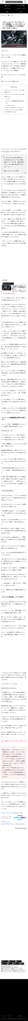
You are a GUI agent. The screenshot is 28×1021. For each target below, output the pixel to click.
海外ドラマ (17, 963)
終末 (23, 963)
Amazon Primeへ (21, 824)
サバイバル (12, 961)
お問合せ (21, 1016)
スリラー (19, 961)
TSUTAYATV (5, 966)
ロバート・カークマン (20, 971)
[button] (25, 517)
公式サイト (10, 171)
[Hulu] (8, 151)
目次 (12, 87)
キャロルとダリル (10, 105)
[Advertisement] (14, 126)
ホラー (10, 963)
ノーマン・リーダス (18, 968)
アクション (5, 961)
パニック (5, 963)
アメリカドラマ (13, 966)
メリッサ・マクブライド (8, 971)
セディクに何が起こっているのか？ (14, 107)
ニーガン (8, 98)
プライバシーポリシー (7, 1016)
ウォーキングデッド (7, 968)
